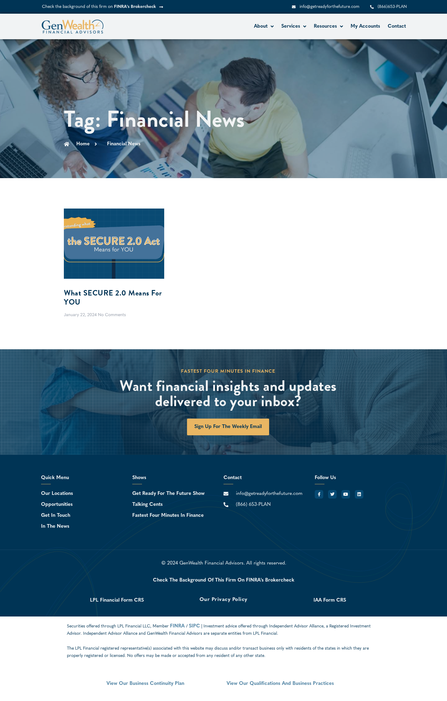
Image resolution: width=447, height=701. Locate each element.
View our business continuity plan (145, 683)
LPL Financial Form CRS (117, 600)
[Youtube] (345, 494)
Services (290, 26)
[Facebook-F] (319, 494)
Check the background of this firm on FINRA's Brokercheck (223, 580)
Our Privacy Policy (223, 599)
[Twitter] (332, 494)
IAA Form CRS (330, 600)
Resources (325, 26)
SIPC (194, 626)
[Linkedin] (359, 494)
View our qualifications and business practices (280, 683)
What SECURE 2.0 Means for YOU (113, 297)
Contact (397, 26)
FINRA (178, 626)
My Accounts (365, 26)
